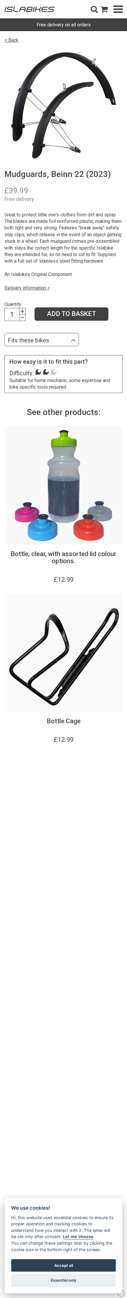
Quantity (12, 304)
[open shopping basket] (104, 9)
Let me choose (78, 1236)
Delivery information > (27, 288)
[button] (94, 9)
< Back (11, 40)
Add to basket (71, 313)
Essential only (63, 1280)
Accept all (63, 1265)
